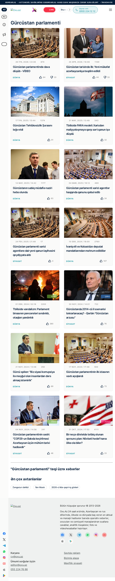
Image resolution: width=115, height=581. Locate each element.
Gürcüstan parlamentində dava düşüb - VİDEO (31, 69)
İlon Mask (40, 487)
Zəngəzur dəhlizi (21, 487)
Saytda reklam (72, 552)
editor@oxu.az (19, 564)
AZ (4, 9)
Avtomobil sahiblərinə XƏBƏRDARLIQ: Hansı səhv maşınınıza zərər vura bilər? (46, 2)
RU (4, 17)
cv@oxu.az (17, 556)
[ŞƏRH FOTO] (88, 410)
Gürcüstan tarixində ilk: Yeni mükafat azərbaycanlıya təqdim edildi (88, 69)
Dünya (16, 77)
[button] (69, 10)
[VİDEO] (35, 42)
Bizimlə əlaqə (71, 558)
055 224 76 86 (19, 569)
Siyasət (70, 77)
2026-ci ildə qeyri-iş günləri (65, 487)
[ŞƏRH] (88, 285)
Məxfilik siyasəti (73, 563)
